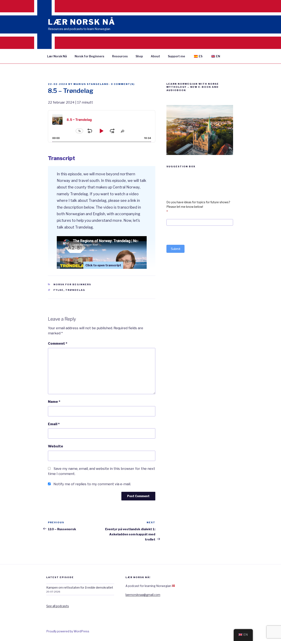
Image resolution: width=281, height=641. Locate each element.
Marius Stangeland (91, 84)
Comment (57, 343)
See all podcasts (57, 606)
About (155, 56)
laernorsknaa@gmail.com (142, 594)
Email (54, 424)
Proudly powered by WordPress (67, 631)
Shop (139, 56)
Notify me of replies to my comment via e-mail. (92, 484)
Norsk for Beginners (89, 56)
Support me (176, 56)
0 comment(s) (123, 84)
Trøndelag (75, 290)
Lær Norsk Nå (57, 56)
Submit (175, 249)
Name (54, 402)
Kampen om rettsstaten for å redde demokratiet (79, 587)
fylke (58, 290)
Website (55, 446)
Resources (120, 56)
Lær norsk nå (81, 22)
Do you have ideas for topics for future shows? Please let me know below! (198, 206)
